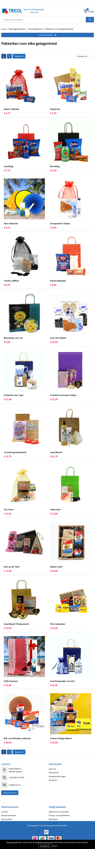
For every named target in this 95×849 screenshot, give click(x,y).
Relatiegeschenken (17, 29)
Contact (4, 811)
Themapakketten (35, 29)
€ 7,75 (7, 170)
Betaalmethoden (8, 815)
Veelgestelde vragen (57, 776)
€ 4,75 (7, 113)
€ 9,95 (53, 284)
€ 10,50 (54, 341)
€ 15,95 (54, 628)
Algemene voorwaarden (59, 811)
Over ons (52, 769)
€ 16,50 (54, 742)
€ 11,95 (7, 513)
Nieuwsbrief (54, 772)
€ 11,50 (54, 399)
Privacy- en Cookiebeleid (59, 815)
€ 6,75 (53, 113)
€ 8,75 (7, 227)
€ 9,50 (53, 227)
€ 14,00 (54, 570)
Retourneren (6, 819)
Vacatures (53, 780)
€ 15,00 (7, 628)
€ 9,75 (7, 284)
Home (3, 29)
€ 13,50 (54, 513)
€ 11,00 (7, 399)
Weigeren (55, 846)
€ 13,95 (7, 570)
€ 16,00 (54, 685)
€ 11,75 (7, 456)
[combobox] (43, 19)
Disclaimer (53, 819)
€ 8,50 (53, 170)
